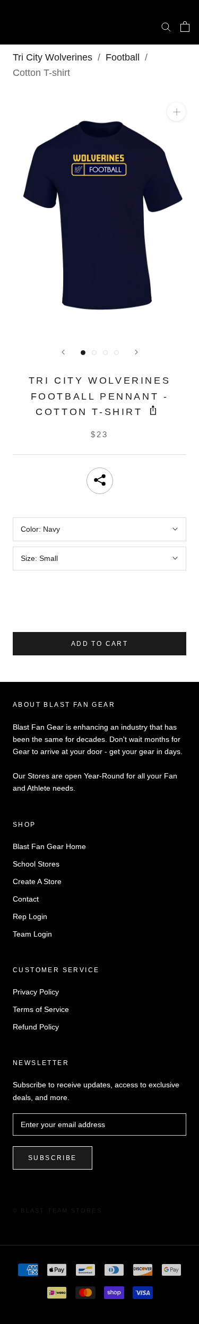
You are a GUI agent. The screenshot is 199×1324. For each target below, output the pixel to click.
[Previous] (63, 352)
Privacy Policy (36, 992)
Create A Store (37, 881)
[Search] (166, 26)
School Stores (36, 864)
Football (123, 57)
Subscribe (52, 1158)
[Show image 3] (105, 352)
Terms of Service (41, 1009)
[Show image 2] (94, 352)
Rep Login (30, 916)
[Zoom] (176, 111)
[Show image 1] (83, 352)
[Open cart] (184, 26)
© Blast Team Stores (57, 1210)
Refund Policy (36, 1027)
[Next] (136, 352)
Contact (26, 899)
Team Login (32, 934)
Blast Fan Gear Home (49, 846)
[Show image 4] (116, 352)
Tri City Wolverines (52, 57)
